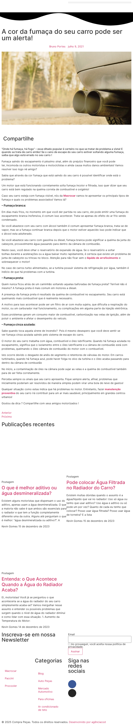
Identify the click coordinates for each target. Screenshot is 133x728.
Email (71, 634)
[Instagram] (72, 693)
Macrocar (69, 195)
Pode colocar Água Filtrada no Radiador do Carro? (95, 485)
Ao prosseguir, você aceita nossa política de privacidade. (97, 645)
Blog (41, 673)
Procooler (11, 685)
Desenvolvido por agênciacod (87, 722)
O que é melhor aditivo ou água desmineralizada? (29, 490)
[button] (99, 2)
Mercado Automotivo (45, 690)
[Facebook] (72, 684)
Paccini (9, 678)
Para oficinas (46, 699)
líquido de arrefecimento (102, 257)
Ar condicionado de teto (48, 708)
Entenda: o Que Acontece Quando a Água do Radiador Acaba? (32, 584)
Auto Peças (45, 681)
